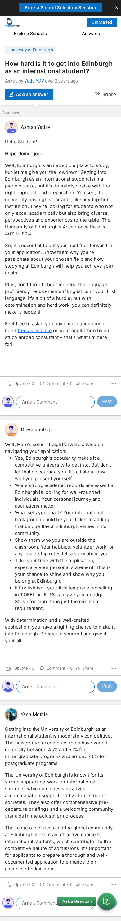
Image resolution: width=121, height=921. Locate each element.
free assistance (35, 330)
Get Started (102, 22)
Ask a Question (77, 901)
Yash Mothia (34, 714)
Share (109, 94)
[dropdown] (114, 383)
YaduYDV (34, 81)
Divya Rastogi (36, 430)
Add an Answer (32, 94)
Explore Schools (30, 33)
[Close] (117, 8)
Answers (91, 33)
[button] (60, 7)
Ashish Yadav (35, 127)
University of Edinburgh (30, 49)
